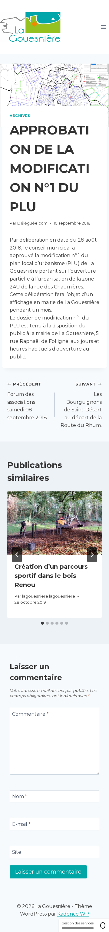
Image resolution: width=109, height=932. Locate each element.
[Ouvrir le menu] (103, 27)
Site (16, 852)
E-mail (21, 824)
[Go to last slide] (17, 554)
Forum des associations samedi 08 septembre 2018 (27, 401)
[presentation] (54, 523)
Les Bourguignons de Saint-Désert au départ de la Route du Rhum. (81, 405)
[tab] (42, 623)
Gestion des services (78, 923)
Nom (19, 796)
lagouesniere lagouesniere (48, 596)
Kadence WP (73, 914)
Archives (20, 115)
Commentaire (30, 714)
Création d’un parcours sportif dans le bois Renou (51, 575)
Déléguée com (32, 223)
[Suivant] (92, 554)
